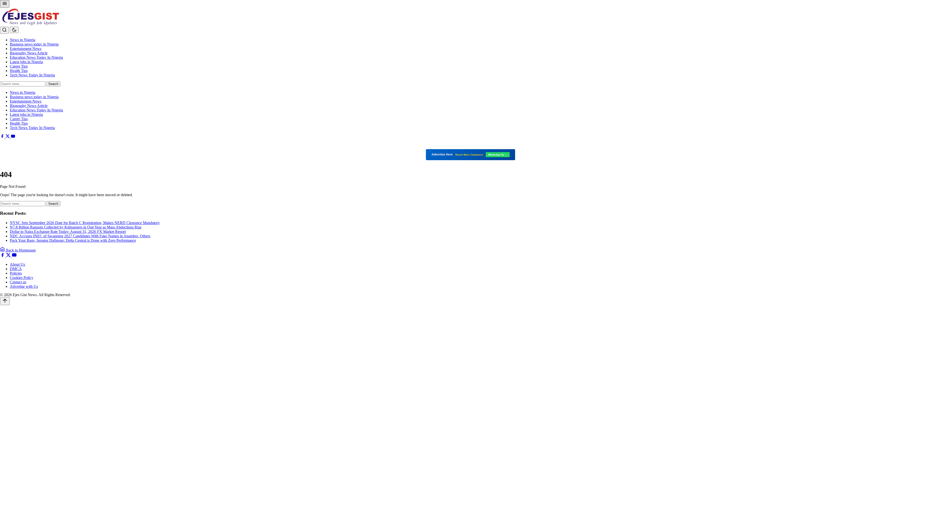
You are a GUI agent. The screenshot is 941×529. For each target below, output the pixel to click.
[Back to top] (5, 301)
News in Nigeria (22, 40)
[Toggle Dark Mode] (14, 30)
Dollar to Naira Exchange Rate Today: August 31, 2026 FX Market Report (68, 231)
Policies (16, 273)
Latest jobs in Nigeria (26, 62)
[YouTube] (13, 137)
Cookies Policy (21, 278)
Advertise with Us (24, 286)
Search (53, 84)
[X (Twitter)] (8, 137)
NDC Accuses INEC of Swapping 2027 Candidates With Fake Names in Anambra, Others (80, 236)
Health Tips (19, 71)
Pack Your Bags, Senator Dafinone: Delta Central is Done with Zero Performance (73, 240)
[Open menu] (4, 4)
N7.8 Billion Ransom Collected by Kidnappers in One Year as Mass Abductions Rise (75, 227)
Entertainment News (25, 49)
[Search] (4, 30)
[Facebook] (2, 137)
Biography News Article (29, 53)
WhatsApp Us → (497, 154)
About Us (17, 264)
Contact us (18, 282)
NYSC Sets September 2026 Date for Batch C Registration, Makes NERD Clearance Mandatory (85, 223)
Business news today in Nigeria (34, 44)
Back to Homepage (20, 250)
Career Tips (19, 66)
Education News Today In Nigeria (36, 57)
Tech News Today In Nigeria (32, 75)
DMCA (16, 269)
